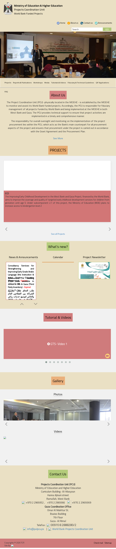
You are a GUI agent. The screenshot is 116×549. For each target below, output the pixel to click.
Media (46, 82)
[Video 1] (57, 446)
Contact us (88, 22)
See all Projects (58, 233)
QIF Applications (102, 82)
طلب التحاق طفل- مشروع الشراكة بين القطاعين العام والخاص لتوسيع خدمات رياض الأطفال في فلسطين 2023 (21, 296)
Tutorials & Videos (58, 82)
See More (58, 138)
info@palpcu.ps (35, 529)
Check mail (98, 542)
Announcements (105, 22)
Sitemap (108, 542)
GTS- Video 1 (58, 344)
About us (74, 22)
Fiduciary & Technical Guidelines (81, 82)
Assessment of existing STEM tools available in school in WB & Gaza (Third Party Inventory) (21, 282)
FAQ (6, 91)
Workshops (38, 82)
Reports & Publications (22, 82)
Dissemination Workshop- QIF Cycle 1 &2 (57, 411)
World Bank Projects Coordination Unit (72, 529)
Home (62, 22)
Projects (8, 82)
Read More (57, 181)
